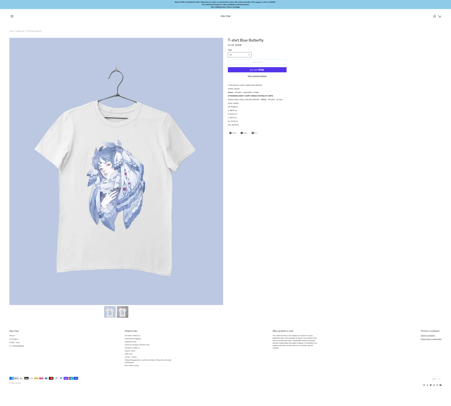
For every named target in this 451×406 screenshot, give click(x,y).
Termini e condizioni (428, 335)
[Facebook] (427, 385)
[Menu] (12, 16)
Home (11, 31)
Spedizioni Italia (130, 342)
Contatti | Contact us (132, 348)
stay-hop (225, 16)
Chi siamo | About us (132, 335)
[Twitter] (431, 385)
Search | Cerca (130, 351)
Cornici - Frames (131, 357)
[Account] (434, 16)
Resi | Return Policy (132, 365)
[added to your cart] (440, 16)
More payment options (257, 76)
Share (245, 133)
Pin (255, 133)
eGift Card (128, 354)
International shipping (133, 339)
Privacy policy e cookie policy (431, 339)
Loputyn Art (20, 31)
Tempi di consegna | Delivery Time (137, 345)
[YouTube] (440, 385)
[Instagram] (424, 385)
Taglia (230, 50)
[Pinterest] (437, 385)
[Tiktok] (434, 385)
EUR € (434, 379)
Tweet (234, 133)
